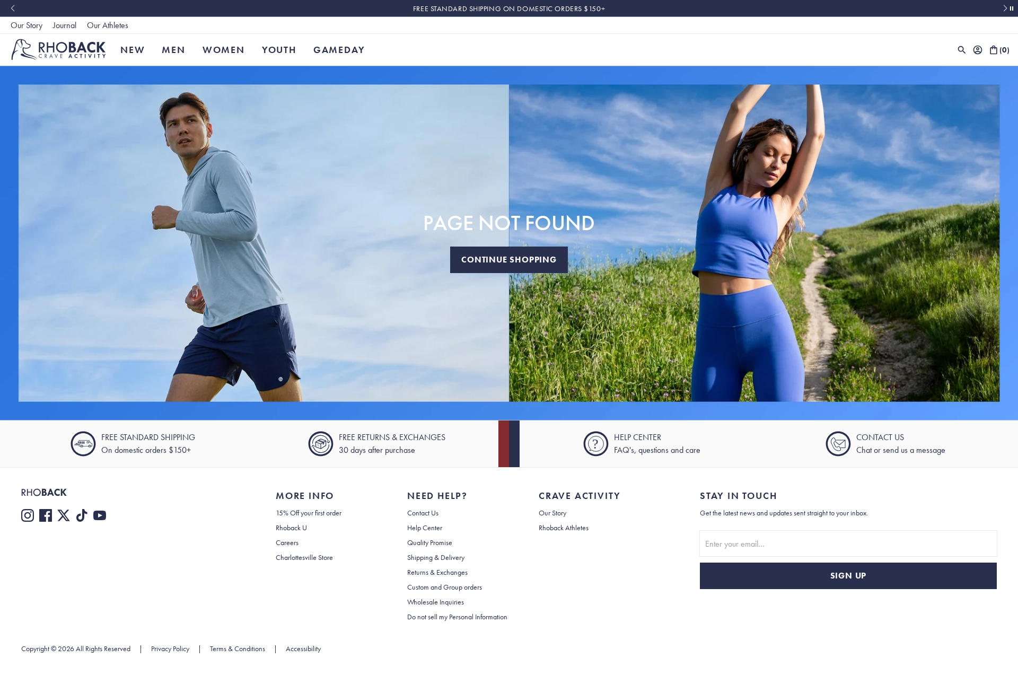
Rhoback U (291, 527)
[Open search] (961, 50)
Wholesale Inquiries (435, 602)
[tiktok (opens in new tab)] (81, 515)
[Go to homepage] (59, 49)
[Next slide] (1005, 8)
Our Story (26, 25)
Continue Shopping (509, 259)
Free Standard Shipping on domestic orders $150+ (509, 8)
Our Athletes (107, 25)
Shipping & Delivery (435, 557)
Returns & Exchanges (437, 572)
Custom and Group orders (444, 587)
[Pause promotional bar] (1011, 8)
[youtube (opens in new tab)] (99, 515)
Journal (64, 25)
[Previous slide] (12, 8)
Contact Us (422, 513)
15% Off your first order (308, 513)
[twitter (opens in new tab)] (63, 515)
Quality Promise (429, 542)
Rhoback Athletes (564, 527)
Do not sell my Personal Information (457, 616)
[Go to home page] (127, 492)
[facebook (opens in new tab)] (45, 515)
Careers (287, 542)
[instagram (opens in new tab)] (27, 515)
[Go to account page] (977, 50)
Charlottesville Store (304, 557)
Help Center (424, 527)
